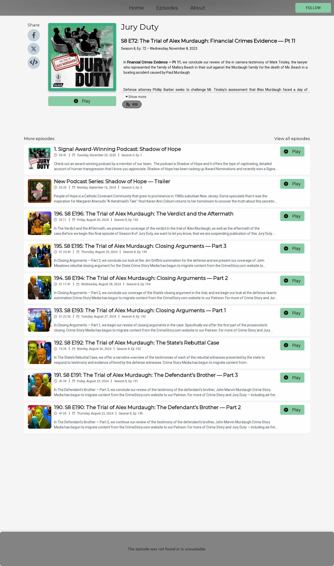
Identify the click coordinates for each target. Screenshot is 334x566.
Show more (137, 96)
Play (86, 101)
